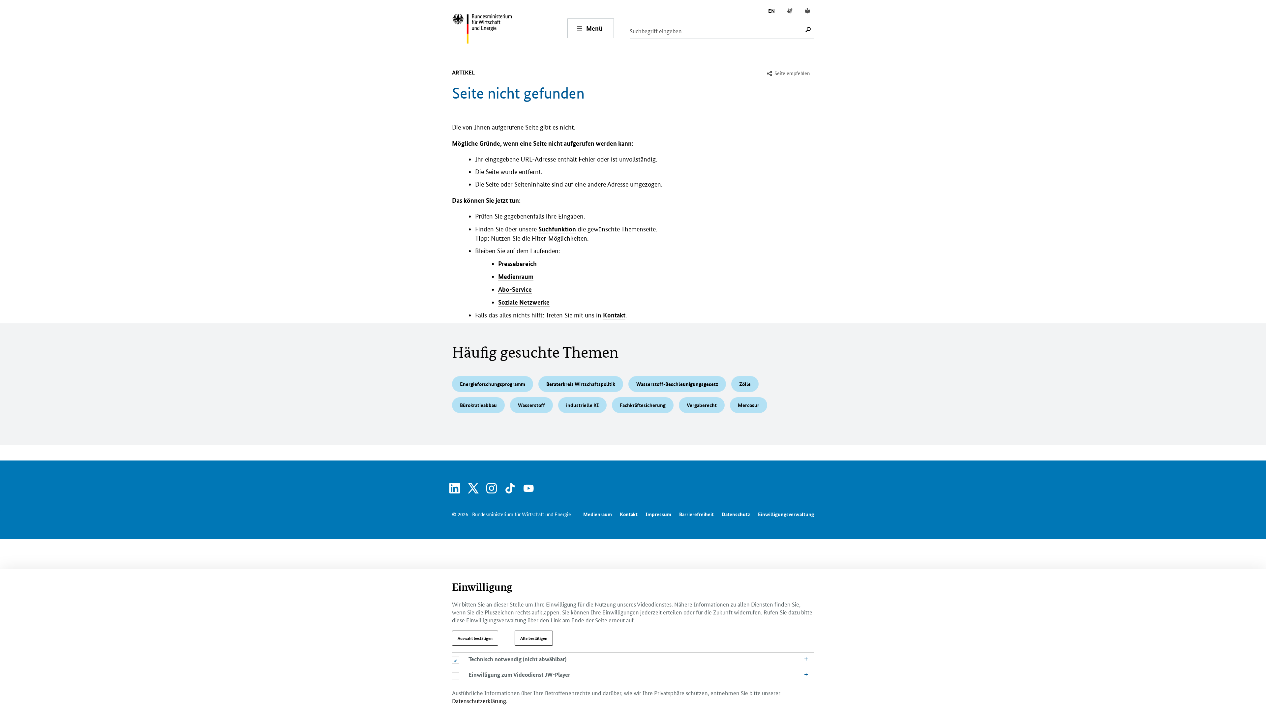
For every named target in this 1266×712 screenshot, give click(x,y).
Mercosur (748, 405)
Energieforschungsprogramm (492, 384)
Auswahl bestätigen (475, 638)
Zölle (745, 384)
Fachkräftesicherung (643, 405)
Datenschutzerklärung (479, 700)
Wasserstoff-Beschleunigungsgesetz (677, 384)
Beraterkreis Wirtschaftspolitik (580, 384)
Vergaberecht (702, 405)
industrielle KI (582, 405)
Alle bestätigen (533, 638)
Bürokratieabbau (478, 405)
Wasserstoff (531, 405)
